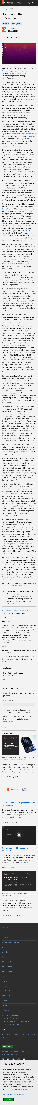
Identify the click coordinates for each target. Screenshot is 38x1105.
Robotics (5, 952)
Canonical (12, 28)
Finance (4, 1037)
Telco (33, 1034)
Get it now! (10, 603)
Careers (22, 1051)
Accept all (8, 1099)
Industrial (15, 1034)
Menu (34, 3)
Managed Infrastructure (10, 1018)
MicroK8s (32, 136)
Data (6, 1015)
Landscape (6, 986)
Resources (5, 1054)
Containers (6, 991)
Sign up (7, 727)
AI (2, 1015)
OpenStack (6, 928)
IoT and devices (23, 1021)
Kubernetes (6, 937)
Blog (4, 9)
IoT (3, 957)
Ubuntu (4, 71)
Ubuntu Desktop (8, 966)
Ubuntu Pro (6, 209)
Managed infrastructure (10, 942)
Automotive (6, 1034)
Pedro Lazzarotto (7, 915)
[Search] (29, 3)
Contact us (7, 1046)
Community (14, 1051)
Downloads (6, 995)
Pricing (4, 1005)
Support (5, 1000)
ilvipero (4, 867)
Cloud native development (11, 1025)
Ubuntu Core (6, 962)
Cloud (4, 976)
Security (5, 981)
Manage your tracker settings (13, 1094)
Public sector (24, 1034)
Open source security (9, 1021)
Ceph (3, 932)
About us (5, 1051)
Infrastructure (15, 1015)
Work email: (9, 700)
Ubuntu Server (7, 971)
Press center (15, 1054)
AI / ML (4, 947)
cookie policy (22, 1089)
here (34, 583)
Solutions (5, 1010)
